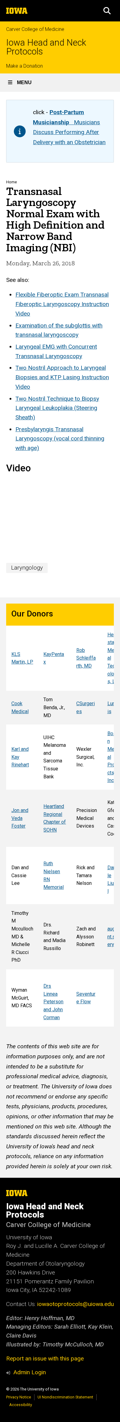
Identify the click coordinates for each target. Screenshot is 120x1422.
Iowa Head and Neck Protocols (46, 47)
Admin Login (29, 1372)
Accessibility (20, 1404)
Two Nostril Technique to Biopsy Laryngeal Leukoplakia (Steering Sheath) (57, 408)
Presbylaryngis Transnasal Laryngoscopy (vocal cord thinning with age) (59, 438)
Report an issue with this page (45, 1358)
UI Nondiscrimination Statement (65, 1397)
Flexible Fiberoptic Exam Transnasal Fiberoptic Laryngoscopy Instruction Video (62, 304)
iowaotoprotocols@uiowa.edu (75, 1304)
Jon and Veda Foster (19, 818)
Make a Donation (24, 66)
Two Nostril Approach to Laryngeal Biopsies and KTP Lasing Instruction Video (62, 377)
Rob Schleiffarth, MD (86, 658)
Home (11, 182)
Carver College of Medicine (35, 29)
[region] (60, 815)
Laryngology (27, 567)
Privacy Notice (18, 1397)
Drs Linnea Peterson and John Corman (53, 1001)
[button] (107, 10)
